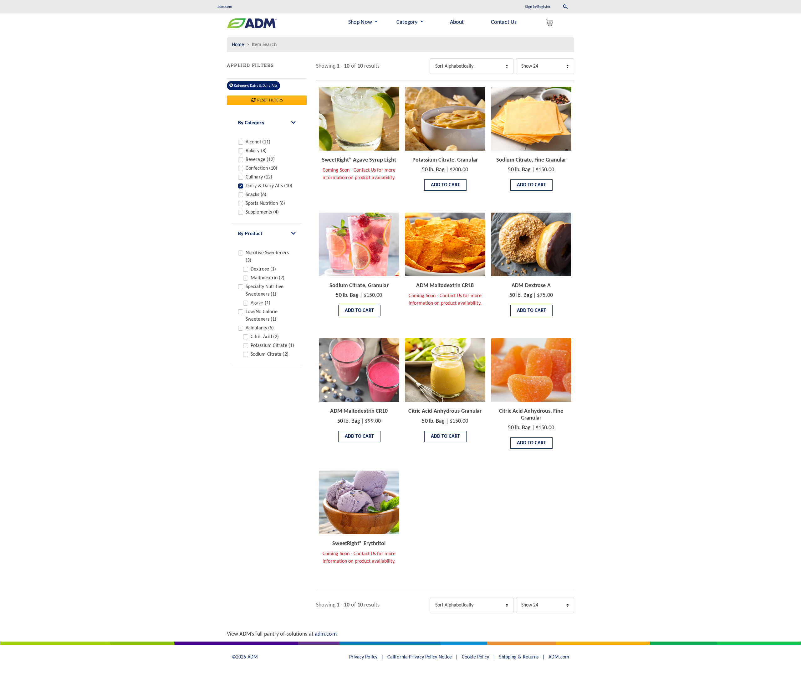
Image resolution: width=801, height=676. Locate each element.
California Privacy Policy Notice (419, 657)
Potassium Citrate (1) (272, 345)
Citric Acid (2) (265, 336)
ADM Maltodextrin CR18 (445, 285)
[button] (550, 22)
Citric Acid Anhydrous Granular (445, 411)
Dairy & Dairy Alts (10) (269, 185)
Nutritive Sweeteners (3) (267, 256)
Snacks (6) (256, 194)
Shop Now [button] (360, 22)
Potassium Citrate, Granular (445, 160)
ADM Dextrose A (531, 285)
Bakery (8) (256, 150)
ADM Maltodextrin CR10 (359, 411)
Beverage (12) (260, 159)
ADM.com (558, 657)
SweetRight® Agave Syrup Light (359, 160)
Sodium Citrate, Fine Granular (531, 160)
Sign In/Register (537, 7)
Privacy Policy (363, 657)
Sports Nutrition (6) (265, 203)
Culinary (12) (259, 177)
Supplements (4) (262, 212)
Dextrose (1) (263, 269)
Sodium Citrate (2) (269, 354)
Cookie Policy (475, 657)
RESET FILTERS (269, 100)
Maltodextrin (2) (268, 278)
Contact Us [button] (504, 22)
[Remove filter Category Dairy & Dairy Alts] (231, 86)
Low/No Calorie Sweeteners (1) (262, 315)
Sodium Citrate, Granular (358, 285)
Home (238, 44)
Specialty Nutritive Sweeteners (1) (264, 290)
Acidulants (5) (260, 328)
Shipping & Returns (518, 657)
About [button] (457, 22)
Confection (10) (262, 168)
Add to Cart (445, 185)
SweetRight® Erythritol (358, 543)
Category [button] (407, 22)
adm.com (224, 7)
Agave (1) (260, 303)
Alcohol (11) (258, 142)
